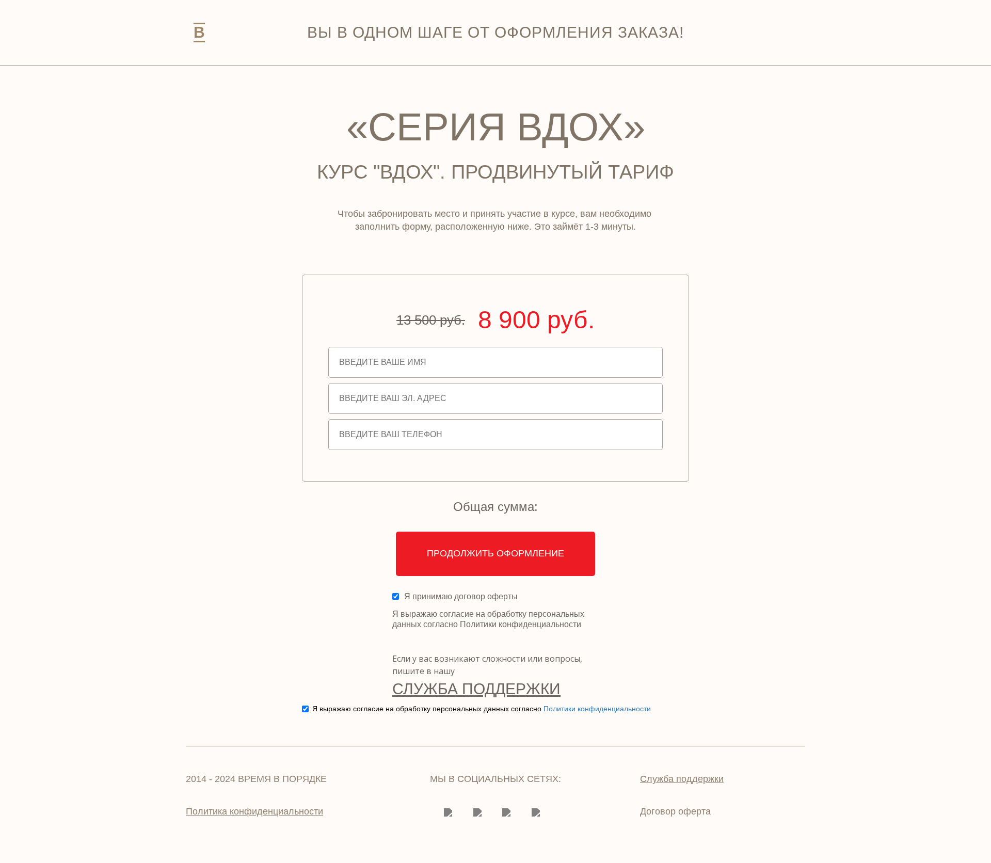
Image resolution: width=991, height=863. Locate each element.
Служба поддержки (476, 688)
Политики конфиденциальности (597, 709)
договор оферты (486, 596)
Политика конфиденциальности (254, 811)
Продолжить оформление (495, 553)
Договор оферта (675, 811)
